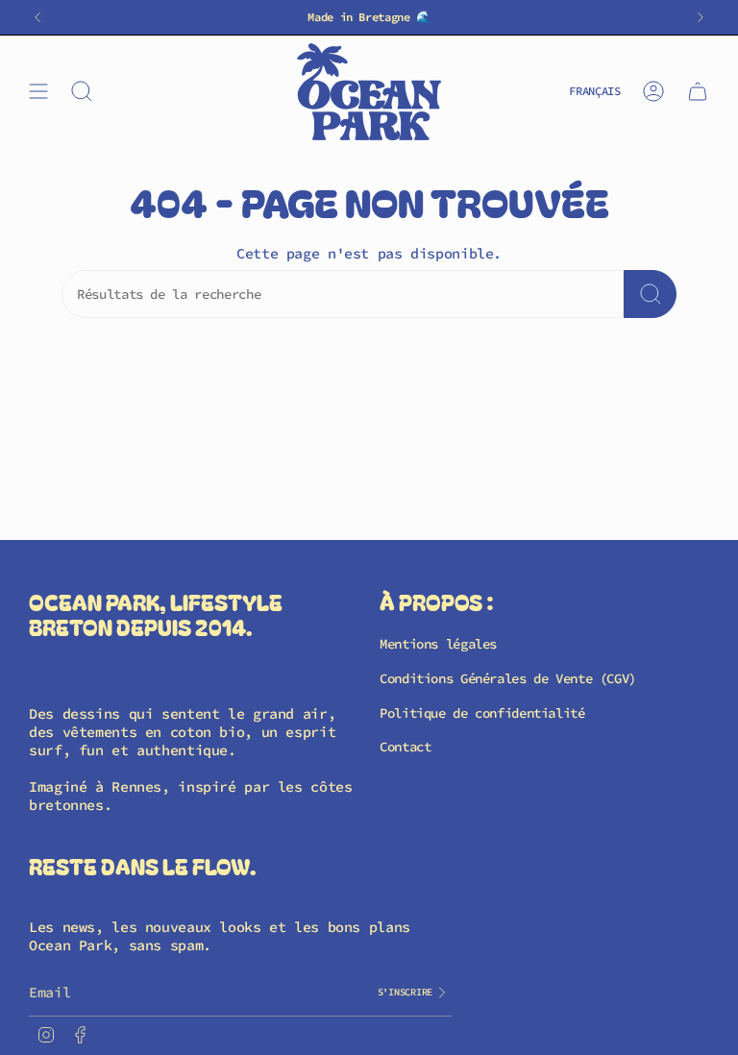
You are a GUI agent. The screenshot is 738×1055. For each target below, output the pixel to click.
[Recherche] (650, 294)
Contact (405, 746)
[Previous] (37, 17)
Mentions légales (438, 643)
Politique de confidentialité (482, 713)
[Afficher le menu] (38, 91)
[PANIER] (698, 91)
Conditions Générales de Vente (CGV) (508, 678)
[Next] (700, 17)
